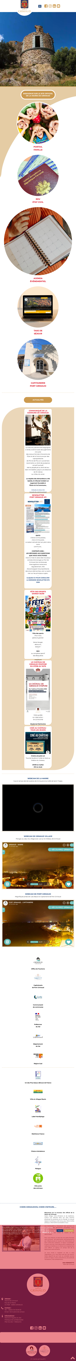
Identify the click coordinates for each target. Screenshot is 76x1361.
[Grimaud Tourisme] (38, 961)
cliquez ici (45, 1232)
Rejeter (60, 1230)
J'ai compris (69, 1230)
